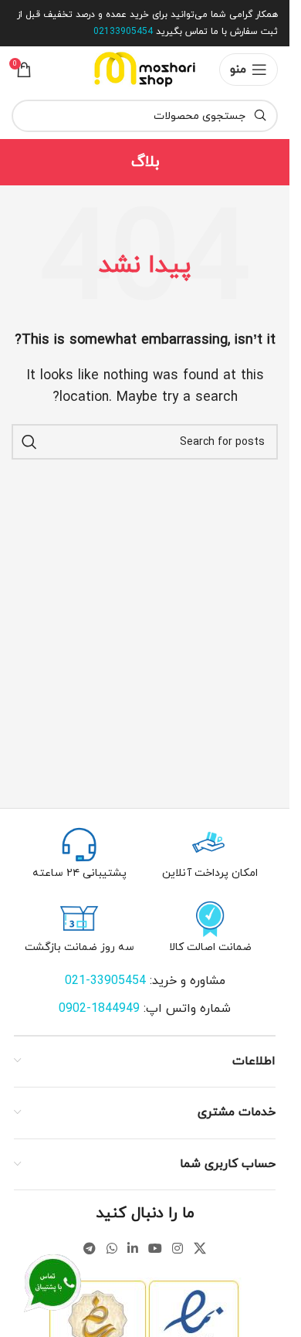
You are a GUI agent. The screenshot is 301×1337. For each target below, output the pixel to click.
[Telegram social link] (90, 1249)
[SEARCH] (29, 442)
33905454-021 (105, 980)
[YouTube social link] (155, 1249)
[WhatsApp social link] (111, 1249)
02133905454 (123, 31)
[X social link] (199, 1249)
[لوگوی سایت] (145, 68)
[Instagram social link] (177, 1249)
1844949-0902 (101, 1008)
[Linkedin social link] (132, 1249)
